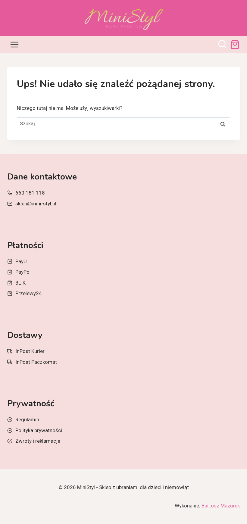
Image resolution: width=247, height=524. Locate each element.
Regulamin (27, 419)
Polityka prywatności (38, 430)
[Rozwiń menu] (14, 44)
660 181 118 (30, 193)
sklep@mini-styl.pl (35, 204)
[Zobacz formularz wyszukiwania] (222, 44)
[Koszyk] (235, 44)
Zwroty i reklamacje (37, 441)
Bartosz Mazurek (221, 506)
